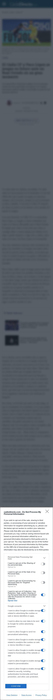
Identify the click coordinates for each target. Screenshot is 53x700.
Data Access (26, 695)
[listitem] (26, 558)
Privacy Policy (41, 695)
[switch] (43, 564)
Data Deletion (11, 695)
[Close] (48, 512)
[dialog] (26, 603)
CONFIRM (16, 686)
